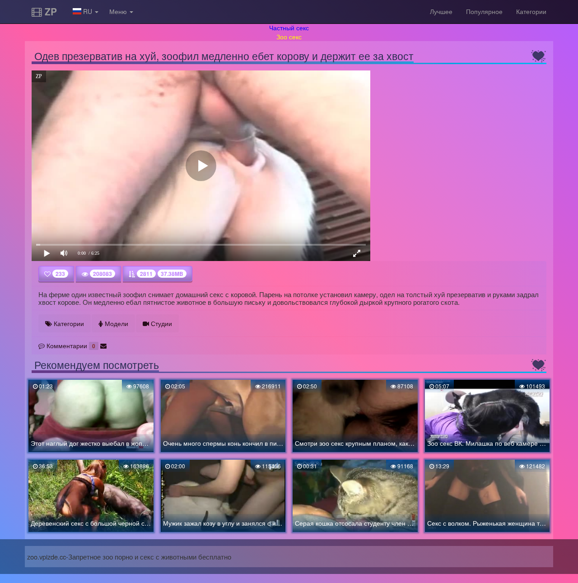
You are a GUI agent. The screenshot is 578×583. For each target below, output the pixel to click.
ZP (49, 11)
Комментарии (70, 345)
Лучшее (441, 11)
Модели (115, 323)
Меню (119, 11)
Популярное (484, 11)
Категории (531, 11)
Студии (160, 323)
